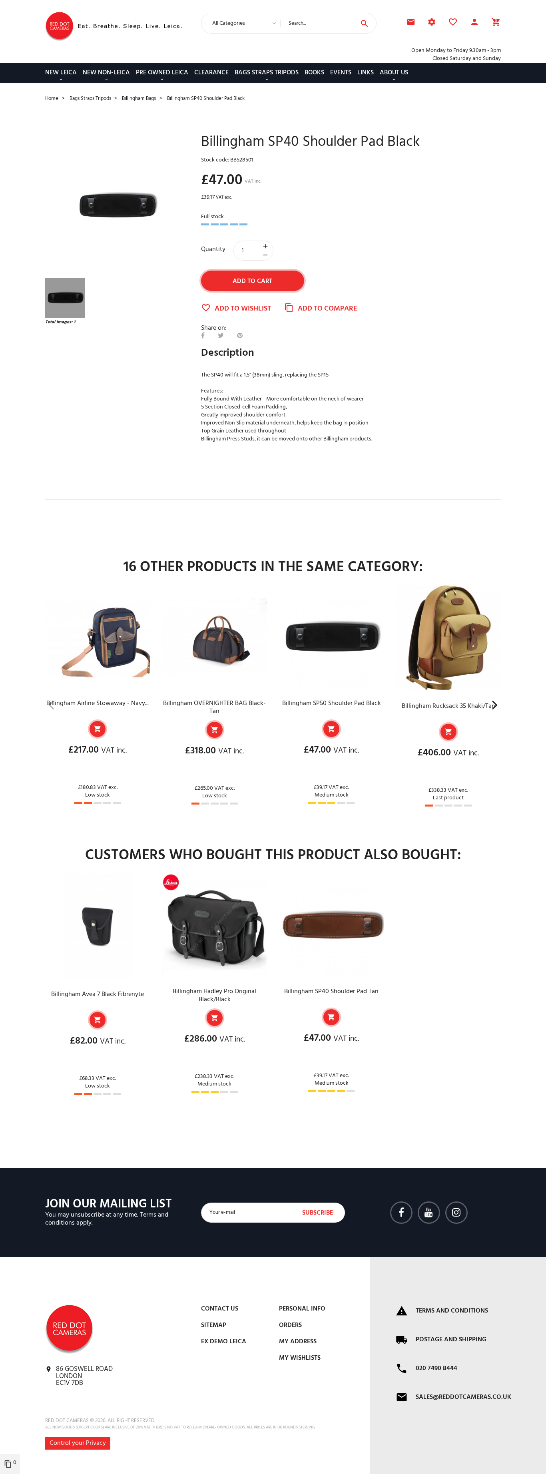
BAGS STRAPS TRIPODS (267, 73)
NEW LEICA (61, 73)
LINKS (365, 73)
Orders (290, 1325)
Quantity (213, 249)
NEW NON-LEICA (106, 73)
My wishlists (300, 1358)
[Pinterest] (240, 336)
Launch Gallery (117, 206)
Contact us (219, 1309)
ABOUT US (394, 73)
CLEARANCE (211, 73)
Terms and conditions (452, 1311)
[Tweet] (221, 336)
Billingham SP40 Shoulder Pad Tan (331, 991)
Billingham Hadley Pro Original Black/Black (214, 995)
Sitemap (213, 1325)
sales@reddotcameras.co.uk (463, 1397)
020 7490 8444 (436, 1368)
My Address (298, 1342)
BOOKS (314, 73)
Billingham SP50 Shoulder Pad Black (331, 703)
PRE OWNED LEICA (162, 73)
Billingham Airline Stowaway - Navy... (97, 703)
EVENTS (340, 73)
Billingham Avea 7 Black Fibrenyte (97, 994)
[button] (474, 23)
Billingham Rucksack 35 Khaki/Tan (448, 706)
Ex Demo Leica (223, 1342)
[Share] (203, 336)
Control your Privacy (78, 1443)
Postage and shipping (451, 1340)
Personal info (302, 1309)
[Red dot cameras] (59, 26)
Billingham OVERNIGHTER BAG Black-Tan (214, 707)
